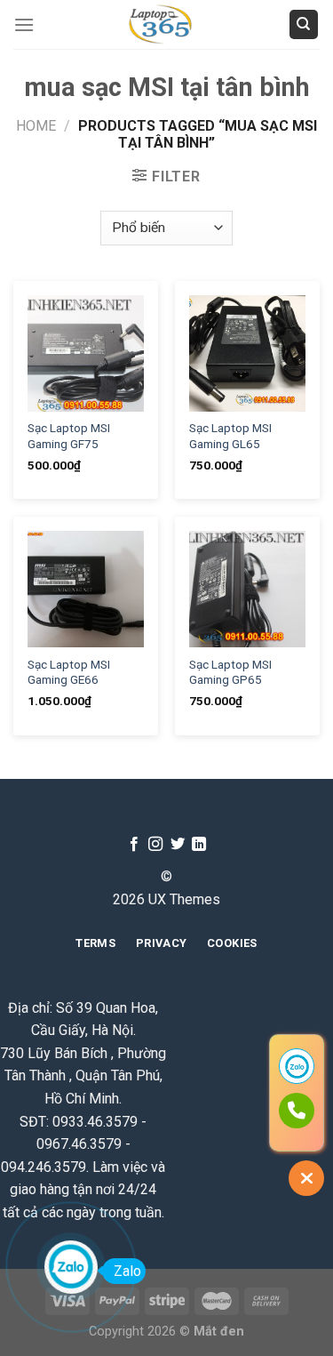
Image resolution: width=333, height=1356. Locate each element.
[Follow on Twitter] (177, 845)
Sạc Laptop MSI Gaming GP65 (230, 672)
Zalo (127, 1271)
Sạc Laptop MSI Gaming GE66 (69, 672)
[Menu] (24, 24)
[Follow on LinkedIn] (199, 845)
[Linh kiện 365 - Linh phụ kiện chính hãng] (161, 24)
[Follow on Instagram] (155, 845)
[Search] (304, 24)
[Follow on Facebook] (134, 845)
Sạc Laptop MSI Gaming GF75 (69, 436)
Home (36, 125)
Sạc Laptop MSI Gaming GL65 (230, 436)
